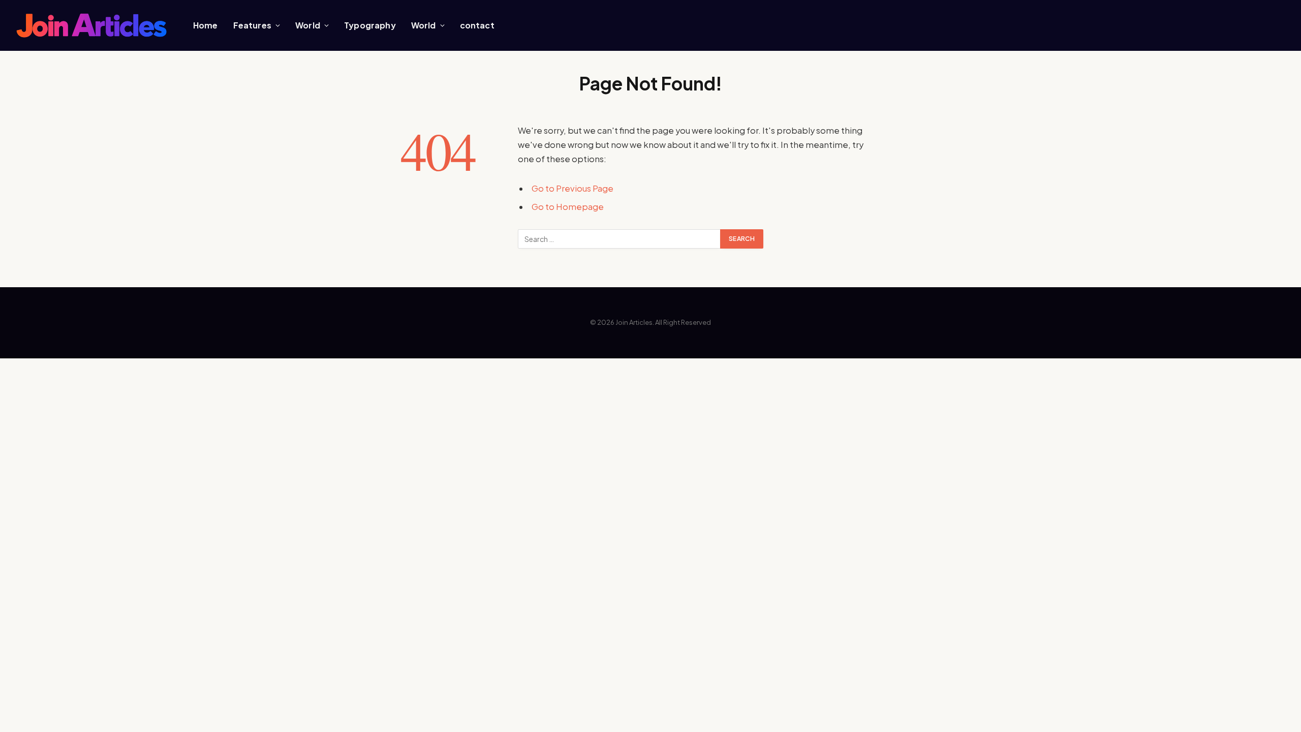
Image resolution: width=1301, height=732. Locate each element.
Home (205, 25)
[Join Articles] (91, 25)
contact (477, 25)
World (307, 25)
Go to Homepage (568, 206)
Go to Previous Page (572, 188)
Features (252, 25)
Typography (370, 25)
